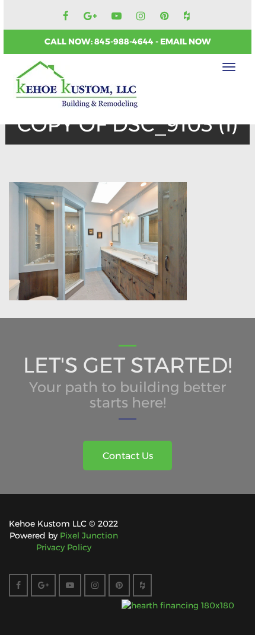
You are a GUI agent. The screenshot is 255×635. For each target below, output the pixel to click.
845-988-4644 (124, 41)
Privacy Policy (63, 547)
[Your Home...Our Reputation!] (76, 85)
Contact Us (128, 455)
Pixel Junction (89, 535)
